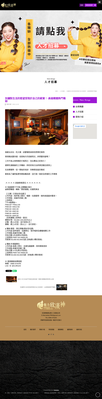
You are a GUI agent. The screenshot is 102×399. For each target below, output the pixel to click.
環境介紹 (79, 117)
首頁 (56, 91)
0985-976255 (52, 317)
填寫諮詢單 (89, 5)
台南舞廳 (79, 107)
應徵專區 (60, 329)
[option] (51, 41)
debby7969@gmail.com (53, 315)
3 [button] (100, 17)
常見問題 (51, 329)
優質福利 (70, 329)
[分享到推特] (49, 334)
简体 (81, 5)
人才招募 (62, 91)
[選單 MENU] (99, 2)
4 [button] (100, 19)
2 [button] (100, 15)
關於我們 (33, 329)
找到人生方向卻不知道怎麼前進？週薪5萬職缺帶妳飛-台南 (35, 279)
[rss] (53, 334)
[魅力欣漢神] (8, 5)
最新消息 (79, 329)
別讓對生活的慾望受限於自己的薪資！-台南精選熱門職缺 (38, 287)
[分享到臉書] (51, 334)
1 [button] (100, 13)
